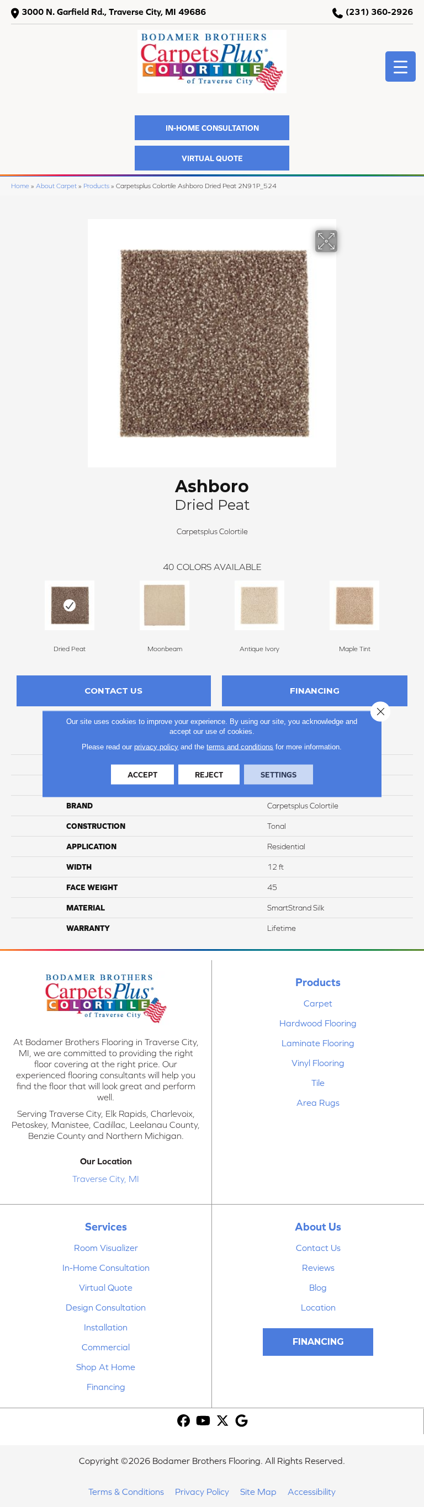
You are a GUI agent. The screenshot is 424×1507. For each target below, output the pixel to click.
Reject (209, 774)
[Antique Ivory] (259, 605)
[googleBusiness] (242, 1421)
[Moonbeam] (164, 605)
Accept (142, 774)
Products (96, 185)
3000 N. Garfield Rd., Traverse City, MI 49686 (114, 12)
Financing (315, 690)
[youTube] (203, 1421)
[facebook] (184, 1421)
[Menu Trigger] (400, 66)
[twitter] (223, 1421)
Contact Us (113, 690)
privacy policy (156, 746)
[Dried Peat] (69, 605)
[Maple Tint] (354, 605)
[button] (212, 127)
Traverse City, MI (105, 1179)
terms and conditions (239, 746)
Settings (278, 774)
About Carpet (56, 185)
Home (20, 185)
